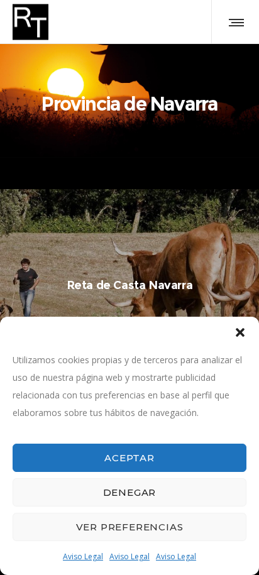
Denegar (130, 492)
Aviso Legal (83, 556)
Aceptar (129, 458)
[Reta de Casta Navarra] (129, 285)
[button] (240, 332)
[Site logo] (30, 22)
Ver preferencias (130, 527)
